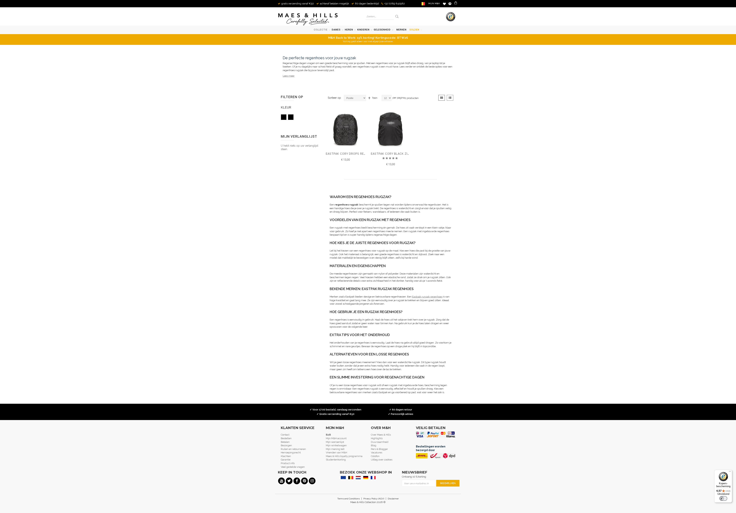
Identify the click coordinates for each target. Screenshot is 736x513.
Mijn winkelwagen (336, 445)
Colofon (375, 456)
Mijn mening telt (335, 449)
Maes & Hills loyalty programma (344, 456)
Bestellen (286, 438)
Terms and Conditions (348, 498)
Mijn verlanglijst (444, 3)
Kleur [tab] (286, 107)
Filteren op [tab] (292, 97)
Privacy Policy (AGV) (373, 498)
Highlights (377, 438)
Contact (285, 434)
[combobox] (380, 16)
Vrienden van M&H (336, 452)
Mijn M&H (434, 3)
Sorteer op (334, 97)
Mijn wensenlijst (335, 442)
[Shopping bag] (456, 3)
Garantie (285, 459)
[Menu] (730, 472)
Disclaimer (393, 498)
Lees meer (289, 75)
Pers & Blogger (379, 449)
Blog (373, 445)
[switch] (723, 498)
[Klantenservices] (450, 3)
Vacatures (376, 452)
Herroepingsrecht (291, 452)
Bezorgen (286, 445)
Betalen (285, 442)
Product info (288, 463)
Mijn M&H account (336, 438)
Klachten (286, 456)
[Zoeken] (397, 16)
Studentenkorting (336, 459)
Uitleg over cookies (381, 459)
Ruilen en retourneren (293, 449)
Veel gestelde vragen (293, 466)
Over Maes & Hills (381, 434)
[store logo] (308, 19)
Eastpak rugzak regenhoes (427, 296)
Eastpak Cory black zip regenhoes (399, 153)
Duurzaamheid (379, 442)
